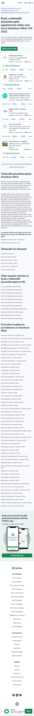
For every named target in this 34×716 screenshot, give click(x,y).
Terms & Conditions (17, 677)
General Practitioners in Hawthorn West (12, 421)
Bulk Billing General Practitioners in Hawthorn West (16, 345)
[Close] (2, 711)
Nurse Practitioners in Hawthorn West (12, 434)
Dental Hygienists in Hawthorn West (11, 386)
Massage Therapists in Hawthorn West (12, 427)
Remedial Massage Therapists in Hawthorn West (15, 483)
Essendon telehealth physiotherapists (11, 289)
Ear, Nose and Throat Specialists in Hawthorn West (16, 408)
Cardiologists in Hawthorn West (10, 370)
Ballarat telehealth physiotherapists (11, 315)
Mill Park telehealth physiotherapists (11, 293)
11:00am (21, 119)
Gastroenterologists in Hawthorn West (12, 418)
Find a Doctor (17, 578)
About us (17, 666)
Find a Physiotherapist (17, 585)
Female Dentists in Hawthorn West (11, 357)
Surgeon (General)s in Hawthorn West (12, 499)
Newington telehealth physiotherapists (12, 312)
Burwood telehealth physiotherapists (11, 299)
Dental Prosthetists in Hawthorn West (12, 389)
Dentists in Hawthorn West (9, 392)
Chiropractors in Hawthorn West (10, 373)
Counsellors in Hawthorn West (10, 383)
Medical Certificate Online (8, 257)
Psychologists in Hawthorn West (10, 477)
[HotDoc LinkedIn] (17, 695)
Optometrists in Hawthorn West (10, 443)
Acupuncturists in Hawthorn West (11, 364)
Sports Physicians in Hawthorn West (11, 493)
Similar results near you (17, 167)
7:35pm (23, 104)
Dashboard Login (17, 652)
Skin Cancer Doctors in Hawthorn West (12, 487)
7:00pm (14, 104)
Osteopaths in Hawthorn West (10, 450)
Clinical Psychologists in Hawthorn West (12, 377)
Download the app (17, 555)
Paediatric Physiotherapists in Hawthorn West (14, 456)
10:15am (13, 69)
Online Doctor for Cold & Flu (9, 266)
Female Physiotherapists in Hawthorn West (13, 361)
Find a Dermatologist (17, 608)
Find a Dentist (17, 581)
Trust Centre (17, 684)
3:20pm (23, 136)
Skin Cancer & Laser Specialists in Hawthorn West (15, 490)
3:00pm (21, 69)
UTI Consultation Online (8, 269)
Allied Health (17, 640)
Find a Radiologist (17, 611)
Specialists (17, 648)
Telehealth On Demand (7, 253)
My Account (17, 619)
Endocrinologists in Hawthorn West (11, 411)
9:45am (13, 119)
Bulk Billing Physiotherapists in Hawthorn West (14, 348)
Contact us (17, 673)
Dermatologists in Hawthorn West (11, 399)
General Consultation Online (9, 263)
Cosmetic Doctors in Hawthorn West (12, 380)
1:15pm (22, 157)
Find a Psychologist (17, 596)
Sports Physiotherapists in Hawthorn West (13, 496)
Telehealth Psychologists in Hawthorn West (13, 354)
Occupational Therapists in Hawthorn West (13, 440)
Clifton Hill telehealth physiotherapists (12, 296)
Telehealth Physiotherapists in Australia (10, 8)
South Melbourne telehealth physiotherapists (14, 309)
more (30, 69)
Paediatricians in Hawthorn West (10, 453)
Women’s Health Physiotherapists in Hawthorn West (16, 502)
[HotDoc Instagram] (20, 695)
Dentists (17, 644)
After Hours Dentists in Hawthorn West (12, 335)
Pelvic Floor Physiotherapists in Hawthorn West (15, 459)
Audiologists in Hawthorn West (10, 367)
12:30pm (13, 157)
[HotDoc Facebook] (13, 695)
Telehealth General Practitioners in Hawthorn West (16, 351)
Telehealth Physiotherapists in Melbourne (13, 239)
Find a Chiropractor (17, 593)
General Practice (17, 637)
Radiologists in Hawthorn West (10, 480)
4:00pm (19, 88)
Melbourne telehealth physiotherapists (12, 318)
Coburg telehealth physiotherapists (11, 286)
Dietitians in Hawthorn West (9, 405)
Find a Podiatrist (17, 589)
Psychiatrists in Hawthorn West (10, 474)
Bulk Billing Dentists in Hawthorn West (12, 342)
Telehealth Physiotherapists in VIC (9, 10)
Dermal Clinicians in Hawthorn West (11, 396)
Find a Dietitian (17, 600)
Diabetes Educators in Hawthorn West (12, 402)
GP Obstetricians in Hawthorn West (11, 424)
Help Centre (17, 623)
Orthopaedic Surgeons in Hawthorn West (13, 446)
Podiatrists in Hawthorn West (9, 471)
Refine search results (9, 48)
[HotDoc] (3, 3)
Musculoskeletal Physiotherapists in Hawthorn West (16, 431)
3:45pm (10, 88)
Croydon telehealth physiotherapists (11, 305)
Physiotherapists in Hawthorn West (11, 462)
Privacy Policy (17, 681)
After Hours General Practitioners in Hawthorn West (16, 338)
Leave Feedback (17, 626)
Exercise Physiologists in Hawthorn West (13, 415)
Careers (17, 669)
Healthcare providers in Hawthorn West (12, 506)
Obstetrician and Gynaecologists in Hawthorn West (16, 437)
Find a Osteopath (17, 604)
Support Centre (17, 655)
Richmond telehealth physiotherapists (12, 302)
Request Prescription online (9, 260)
